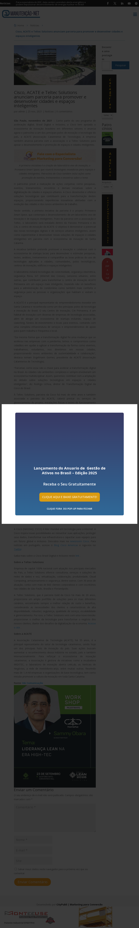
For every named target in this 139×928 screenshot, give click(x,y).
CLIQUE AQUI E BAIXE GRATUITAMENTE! (69, 497)
